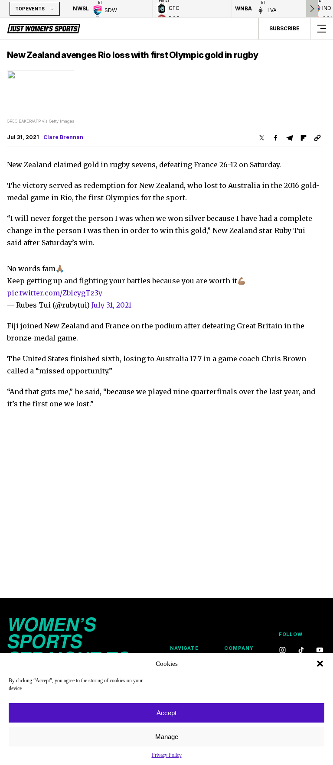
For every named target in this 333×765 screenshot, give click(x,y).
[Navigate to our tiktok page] (301, 650)
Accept (166, 712)
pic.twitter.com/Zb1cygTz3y (54, 292)
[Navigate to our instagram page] (282, 650)
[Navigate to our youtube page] (319, 650)
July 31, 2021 (111, 305)
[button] (320, 663)
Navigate (184, 648)
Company (238, 648)
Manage (166, 736)
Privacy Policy (167, 755)
